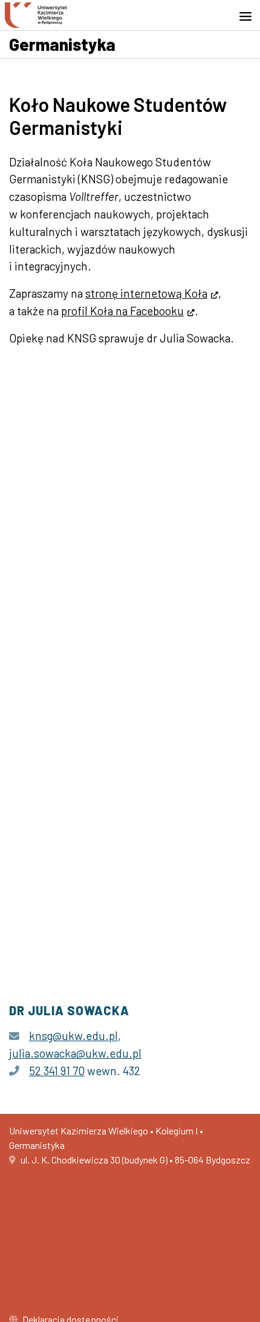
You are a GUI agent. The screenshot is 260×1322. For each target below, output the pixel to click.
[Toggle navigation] (249, 16)
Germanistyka (62, 44)
